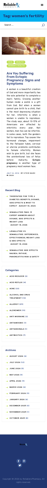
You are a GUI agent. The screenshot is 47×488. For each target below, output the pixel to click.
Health (20, 62)
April (15, 381)
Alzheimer (15, 310)
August (16, 356)
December (18, 406)
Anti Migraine (17, 317)
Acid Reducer (17, 276)
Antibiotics (16, 335)
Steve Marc (29, 173)
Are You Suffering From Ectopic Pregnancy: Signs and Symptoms (23, 78)
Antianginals (17, 329)
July (15, 362)
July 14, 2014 (13, 173)
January (17, 399)
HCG (10, 62)
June (15, 369)
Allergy (14, 304)
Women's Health (16, 66)
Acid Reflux (16, 282)
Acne (12, 289)
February (18, 393)
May (14, 375)
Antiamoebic (16, 323)
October (17, 418)
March (16, 387)
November (18, 412)
